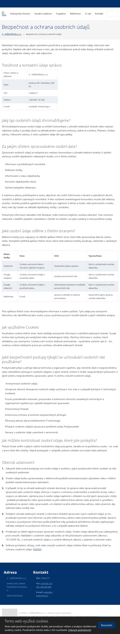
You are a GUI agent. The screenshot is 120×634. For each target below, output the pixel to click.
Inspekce (61, 13)
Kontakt (99, 13)
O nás (88, 13)
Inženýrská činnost (20, 13)
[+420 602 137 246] (4, 3)
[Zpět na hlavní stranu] (4, 13)
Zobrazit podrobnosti (79, 630)
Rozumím (106, 625)
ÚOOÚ (37, 549)
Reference (75, 13)
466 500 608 (45, 587)
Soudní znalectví (43, 13)
